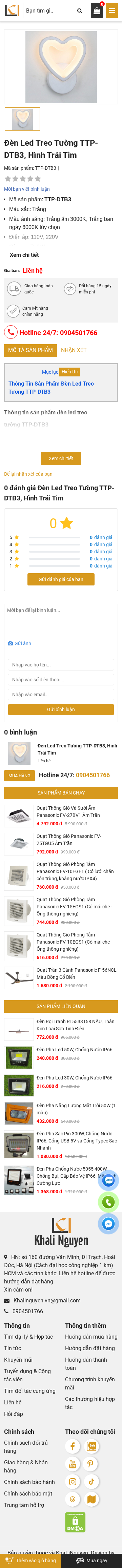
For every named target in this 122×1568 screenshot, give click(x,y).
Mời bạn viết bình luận (27, 189)
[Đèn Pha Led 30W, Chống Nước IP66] (19, 1085)
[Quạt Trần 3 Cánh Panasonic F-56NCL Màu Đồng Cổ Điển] (19, 978)
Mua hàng (19, 775)
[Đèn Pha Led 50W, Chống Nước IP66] (19, 1057)
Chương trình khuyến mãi (90, 1383)
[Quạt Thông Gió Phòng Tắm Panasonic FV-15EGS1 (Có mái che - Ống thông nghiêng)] (19, 911)
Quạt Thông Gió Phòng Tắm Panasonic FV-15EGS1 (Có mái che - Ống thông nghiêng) (74, 906)
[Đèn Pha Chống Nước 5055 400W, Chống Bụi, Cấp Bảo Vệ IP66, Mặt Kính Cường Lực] (19, 1180)
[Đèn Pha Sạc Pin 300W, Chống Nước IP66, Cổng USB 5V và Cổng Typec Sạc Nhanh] (19, 1145)
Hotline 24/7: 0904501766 (57, 333)
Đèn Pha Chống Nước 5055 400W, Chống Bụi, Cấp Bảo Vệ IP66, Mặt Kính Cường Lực (77, 1176)
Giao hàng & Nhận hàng (26, 1466)
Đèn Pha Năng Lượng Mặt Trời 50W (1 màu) (76, 1109)
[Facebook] (72, 1446)
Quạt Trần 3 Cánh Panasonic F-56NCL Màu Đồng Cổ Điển (77, 973)
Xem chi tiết (24, 255)
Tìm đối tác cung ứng (30, 1391)
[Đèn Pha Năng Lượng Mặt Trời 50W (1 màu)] (19, 1113)
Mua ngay (96, 1560)
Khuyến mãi (18, 1360)
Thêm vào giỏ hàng (35, 1560)
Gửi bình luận (61, 709)
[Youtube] (72, 1464)
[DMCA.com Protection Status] (91, 1522)
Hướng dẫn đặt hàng (90, 1348)
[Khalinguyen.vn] (12, 10)
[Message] (108, 1228)
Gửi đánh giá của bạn (61, 579)
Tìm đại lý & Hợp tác (28, 1337)
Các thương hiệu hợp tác (90, 1403)
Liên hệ (12, 1402)
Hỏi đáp (13, 1414)
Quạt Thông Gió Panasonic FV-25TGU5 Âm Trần (69, 839)
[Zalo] (91, 1446)
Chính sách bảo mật (28, 1493)
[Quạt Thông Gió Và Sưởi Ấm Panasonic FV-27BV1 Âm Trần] (19, 816)
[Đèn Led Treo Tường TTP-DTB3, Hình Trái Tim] (19, 753)
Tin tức (12, 1348)
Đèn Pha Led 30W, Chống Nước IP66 (75, 1077)
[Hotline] (108, 1206)
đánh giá (101, 537)
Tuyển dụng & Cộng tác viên (27, 1375)
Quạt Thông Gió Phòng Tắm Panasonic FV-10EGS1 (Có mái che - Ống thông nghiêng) (74, 942)
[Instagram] (72, 1481)
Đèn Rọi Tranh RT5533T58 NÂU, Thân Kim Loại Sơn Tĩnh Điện (76, 1025)
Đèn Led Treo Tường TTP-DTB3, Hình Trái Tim (77, 749)
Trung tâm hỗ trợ (24, 1505)
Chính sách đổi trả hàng (26, 1447)
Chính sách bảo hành (29, 1482)
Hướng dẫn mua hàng (91, 1337)
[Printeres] (90, 1464)
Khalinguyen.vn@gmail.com (46, 1300)
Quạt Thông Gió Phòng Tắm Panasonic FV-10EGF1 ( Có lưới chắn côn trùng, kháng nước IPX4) (75, 871)
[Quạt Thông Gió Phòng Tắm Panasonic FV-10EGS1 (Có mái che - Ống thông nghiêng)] (19, 946)
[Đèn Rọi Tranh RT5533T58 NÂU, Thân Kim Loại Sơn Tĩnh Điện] (19, 1029)
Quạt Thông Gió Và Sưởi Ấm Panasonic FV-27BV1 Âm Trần (68, 811)
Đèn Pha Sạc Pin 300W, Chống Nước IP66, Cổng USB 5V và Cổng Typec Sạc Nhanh (77, 1141)
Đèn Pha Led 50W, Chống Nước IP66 (75, 1049)
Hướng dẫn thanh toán (86, 1364)
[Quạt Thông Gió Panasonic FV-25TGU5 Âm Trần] (19, 844)
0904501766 (27, 1311)
